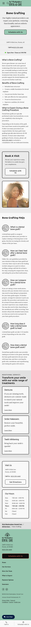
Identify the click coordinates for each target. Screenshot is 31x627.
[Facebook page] (3, 589)
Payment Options (8, 580)
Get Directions (15, 482)
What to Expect (7, 575)
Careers (11, 602)
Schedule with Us (15, 32)
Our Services (6, 567)
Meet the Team (7, 571)
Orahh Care (17, 602)
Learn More (8, 410)
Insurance (5, 584)
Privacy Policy (6, 600)
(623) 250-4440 (18, 47)
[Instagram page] (7, 589)
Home (4, 562)
